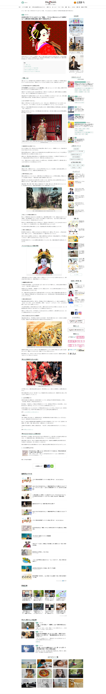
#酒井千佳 (38, 641)
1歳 (73, 165)
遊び (30, 7)
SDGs (63, 7)
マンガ (59, 7)
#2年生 (76, 128)
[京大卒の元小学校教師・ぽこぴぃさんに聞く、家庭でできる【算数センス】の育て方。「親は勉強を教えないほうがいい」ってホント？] (28, 634)
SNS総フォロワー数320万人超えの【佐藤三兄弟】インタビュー (79, 197)
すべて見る (76, 305)
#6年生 (88, 128)
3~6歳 (82, 165)
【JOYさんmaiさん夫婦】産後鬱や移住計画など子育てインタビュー (79, 190)
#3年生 (80, 128)
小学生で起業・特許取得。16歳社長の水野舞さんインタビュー (79, 211)
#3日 (88, 91)
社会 (28, 10)
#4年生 (84, 128)
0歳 (69, 165)
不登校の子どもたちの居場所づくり (76, 159)
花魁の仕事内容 (28, 66)
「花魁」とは (27, 64)
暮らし (69, 7)
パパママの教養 (25, 7)
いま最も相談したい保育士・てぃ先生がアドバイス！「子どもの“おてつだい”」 (76, 72)
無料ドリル (49, 7)
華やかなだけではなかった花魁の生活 (32, 71)
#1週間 (86, 134)
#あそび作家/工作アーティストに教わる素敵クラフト (84, 88)
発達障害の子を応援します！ (76, 154)
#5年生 (76, 91)
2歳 (77, 165)
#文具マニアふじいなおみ (79, 102)
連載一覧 (78, 7)
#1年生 (76, 134)
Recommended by (59, 580)
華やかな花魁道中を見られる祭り (31, 69)
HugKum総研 (76, 148)
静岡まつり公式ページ (28, 429)
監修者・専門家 (84, 7)
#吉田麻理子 (81, 91)
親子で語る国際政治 (76, 156)
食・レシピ (54, 7)
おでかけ (73, 7)
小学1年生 (73, 167)
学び (20, 7)
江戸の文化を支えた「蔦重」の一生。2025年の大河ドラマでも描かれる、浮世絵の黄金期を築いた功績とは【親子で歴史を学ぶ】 (47, 452)
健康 (66, 7)
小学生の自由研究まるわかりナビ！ (38, 7)
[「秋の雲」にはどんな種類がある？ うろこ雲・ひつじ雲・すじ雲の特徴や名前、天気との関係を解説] (28, 648)
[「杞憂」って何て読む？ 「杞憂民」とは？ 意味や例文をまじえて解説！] (28, 625)
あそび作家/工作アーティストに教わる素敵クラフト (76, 152)
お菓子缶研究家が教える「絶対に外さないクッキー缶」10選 (79, 204)
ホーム (23, 10)
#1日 (85, 91)
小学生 (79, 167)
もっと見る (76, 274)
